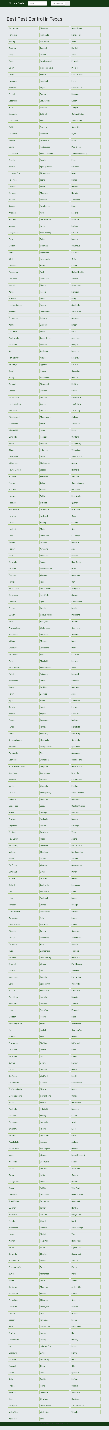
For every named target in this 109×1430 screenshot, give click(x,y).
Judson (75, 417)
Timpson (12, 905)
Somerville (76, 1392)
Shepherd (44, 852)
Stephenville (45, 378)
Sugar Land (13, 424)
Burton (11, 1274)
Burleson (75, 720)
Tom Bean (44, 536)
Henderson (13, 654)
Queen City (76, 285)
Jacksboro (44, 648)
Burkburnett (14, 1261)
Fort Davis (44, 1320)
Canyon (75, 911)
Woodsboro (13, 997)
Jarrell (74, 1280)
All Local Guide (16, 3)
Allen (74, 41)
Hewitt (74, 1037)
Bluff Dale (76, 509)
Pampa (75, 345)
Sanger (43, 404)
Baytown (12, 819)
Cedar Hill (13, 101)
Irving (74, 81)
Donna (74, 898)
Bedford (43, 694)
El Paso (75, 364)
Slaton (11, 1102)
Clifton (74, 259)
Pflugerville (76, 1214)
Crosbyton (44, 1307)
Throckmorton (78, 1406)
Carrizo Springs (78, 483)
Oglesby (43, 318)
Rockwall (75, 812)
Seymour (75, 318)
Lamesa (43, 542)
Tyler (42, 602)
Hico (42, 582)
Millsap (12, 938)
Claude (74, 266)
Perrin (11, 1373)
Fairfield (12, 582)
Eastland (12, 443)
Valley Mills (76, 312)
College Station (78, 114)
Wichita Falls (14, 1142)
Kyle (10, 892)
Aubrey (43, 523)
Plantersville (14, 509)
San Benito (44, 41)
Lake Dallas (13, 457)
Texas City (76, 410)
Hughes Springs (15, 305)
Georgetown (14, 1182)
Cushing (43, 687)
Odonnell (12, 1366)
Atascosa (75, 338)
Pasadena (76, 615)
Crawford (75, 714)
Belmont (12, 575)
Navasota (44, 549)
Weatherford (45, 667)
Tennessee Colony (79, 153)
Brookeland (13, 681)
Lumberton (13, 529)
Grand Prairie (77, 28)
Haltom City (13, 845)
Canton (75, 1175)
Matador (12, 1359)
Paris (42, 654)
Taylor (11, 1188)
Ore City (43, 1214)
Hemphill (43, 997)
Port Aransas (77, 845)
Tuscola (43, 1228)
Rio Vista (43, 1043)
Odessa (12, 391)
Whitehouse (45, 628)
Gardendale (76, 1326)
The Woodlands (15, 1089)
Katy (10, 351)
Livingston (44, 760)
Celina (11, 147)
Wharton (12, 1135)
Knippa (74, 1267)
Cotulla (43, 608)
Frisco (74, 140)
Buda (74, 1017)
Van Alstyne (77, 457)
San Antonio (14, 28)
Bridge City (76, 799)
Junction (75, 971)
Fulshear (75, 555)
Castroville (44, 885)
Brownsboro (77, 1083)
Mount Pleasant (78, 1155)
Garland (43, 48)
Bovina (74, 1294)
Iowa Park (44, 1241)
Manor (11, 1155)
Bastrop (12, 41)
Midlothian (13, 463)
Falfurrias (75, 252)
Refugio (75, 1379)
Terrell (42, 681)
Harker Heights (78, 272)
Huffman (12, 490)
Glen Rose (13, 773)
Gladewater (45, 463)
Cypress (43, 364)
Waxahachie (14, 397)
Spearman (76, 575)
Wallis (11, 127)
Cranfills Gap (45, 219)
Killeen (74, 101)
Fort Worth (44, 595)
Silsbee (43, 470)
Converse (13, 279)
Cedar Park (44, 1135)
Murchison (13, 977)
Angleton (12, 213)
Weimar (43, 74)
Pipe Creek (76, 147)
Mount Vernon (46, 417)
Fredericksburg (15, 404)
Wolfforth (44, 1076)
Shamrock (76, 1201)
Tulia (11, 951)
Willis (11, 621)
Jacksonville (77, 121)
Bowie (42, 872)
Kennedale (76, 700)
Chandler (75, 681)
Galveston (76, 371)
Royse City (76, 733)
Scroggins (76, 588)
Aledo (74, 694)
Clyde (74, 134)
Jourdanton (45, 312)
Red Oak (75, 384)
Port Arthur (76, 977)
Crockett (12, 964)
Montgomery (45, 793)
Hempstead (76, 1241)
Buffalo (12, 1063)
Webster (75, 635)
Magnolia (44, 766)
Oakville (43, 1083)
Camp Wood (14, 1300)
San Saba (44, 925)
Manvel (12, 285)
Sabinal (75, 1386)
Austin (74, 1122)
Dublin (42, 496)
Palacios (12, 1116)
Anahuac (12, 312)
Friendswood (14, 417)
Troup (42, 1056)
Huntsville (44, 1122)
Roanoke (75, 470)
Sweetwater (77, 865)
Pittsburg (12, 219)
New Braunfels (46, 61)
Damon (75, 239)
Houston (43, 345)
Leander (43, 1142)
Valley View (13, 1412)
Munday (75, 1063)
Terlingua (13, 1406)
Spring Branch (46, 167)
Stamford (44, 1010)
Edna (74, 892)
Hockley (12, 549)
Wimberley (13, 1109)
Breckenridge (77, 852)
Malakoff (44, 661)
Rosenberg (76, 397)
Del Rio (43, 1188)
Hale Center (76, 562)
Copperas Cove (46, 68)
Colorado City (45, 957)
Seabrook (44, 898)
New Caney (13, 839)
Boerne (43, 305)
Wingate (12, 931)
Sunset (74, 595)
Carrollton (44, 134)
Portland (12, 832)
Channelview (77, 602)
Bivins (42, 226)
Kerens (74, 925)
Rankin (43, 1379)
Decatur (75, 1149)
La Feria (75, 213)
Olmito (74, 331)
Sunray (43, 1116)
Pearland (44, 81)
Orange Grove (14, 911)
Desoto (43, 160)
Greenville (76, 740)
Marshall (75, 674)
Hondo (11, 859)
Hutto (42, 1175)
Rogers (43, 292)
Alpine (42, 266)
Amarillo (75, 621)
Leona (74, 1116)
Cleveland (44, 845)
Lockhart (75, 219)
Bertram (43, 200)
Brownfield (13, 1228)
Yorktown (76, 424)
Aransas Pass (14, 628)
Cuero (42, 457)
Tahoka (75, 1004)
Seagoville (13, 114)
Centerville (76, 990)
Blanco (43, 285)
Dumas (43, 905)
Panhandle (44, 35)
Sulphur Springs (78, 806)
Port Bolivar (13, 358)
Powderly (44, 832)
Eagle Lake (44, 252)
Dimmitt (75, 1313)
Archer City (76, 1287)
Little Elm (44, 450)
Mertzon (12, 1017)
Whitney (43, 865)
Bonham (75, 542)
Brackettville (77, 780)
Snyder (43, 714)
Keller (74, 1129)
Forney (43, 727)
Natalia (12, 971)
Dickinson (44, 410)
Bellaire (12, 542)
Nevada (75, 193)
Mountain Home (15, 1096)
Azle (42, 918)
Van (73, 1234)
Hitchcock (44, 516)
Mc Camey (44, 1359)
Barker (74, 391)
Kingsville (75, 654)
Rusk (74, 206)
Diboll (11, 259)
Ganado (43, 977)
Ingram (74, 707)
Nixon (74, 1359)
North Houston (46, 569)
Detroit (74, 1089)
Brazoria (12, 298)
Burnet (43, 94)
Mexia (74, 918)
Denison (43, 391)
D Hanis (43, 1063)
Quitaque (75, 1373)
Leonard (75, 523)
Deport (11, 1069)
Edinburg (44, 674)
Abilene (75, 1142)
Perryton (43, 1004)
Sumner (12, 878)
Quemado (76, 747)
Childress (44, 1300)
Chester (43, 1254)
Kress (42, 839)
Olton (74, 1366)
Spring (11, 378)
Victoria (43, 1155)
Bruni (42, 1267)
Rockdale (44, 819)
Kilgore (11, 450)
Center (43, 826)
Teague (43, 562)
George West (77, 1030)
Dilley (42, 1313)
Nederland (76, 957)
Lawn (42, 1280)
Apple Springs (77, 1228)
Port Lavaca (45, 147)
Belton (74, 173)
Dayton (74, 878)
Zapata (12, 1221)
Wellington (44, 1412)
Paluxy (11, 694)
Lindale (43, 859)
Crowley (43, 878)
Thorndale (44, 740)
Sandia (74, 1096)
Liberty (11, 898)
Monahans (44, 1182)
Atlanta (12, 206)
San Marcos (45, 773)
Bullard (12, 885)
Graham (43, 1168)
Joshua (75, 859)
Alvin (42, 213)
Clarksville (13, 1307)
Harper (43, 1333)
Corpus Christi (46, 615)
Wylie (42, 121)
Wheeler (75, 1412)
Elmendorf (76, 61)
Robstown (44, 990)
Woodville (13, 1162)
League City (76, 443)
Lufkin (11, 68)
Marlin (42, 424)
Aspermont (13, 1294)
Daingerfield (45, 951)
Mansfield (76, 727)
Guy (73, 582)
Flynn (11, 700)
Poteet (43, 55)
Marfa (74, 1353)
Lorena (12, 793)
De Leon (12, 186)
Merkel (43, 1234)
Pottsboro (76, 490)
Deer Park (13, 760)
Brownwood (77, 88)
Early (11, 239)
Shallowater (77, 1023)
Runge (11, 727)
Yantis (11, 1247)
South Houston (78, 793)
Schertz (43, 503)
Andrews (12, 88)
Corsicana (44, 720)
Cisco (74, 516)
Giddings (43, 812)
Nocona (12, 990)
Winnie (11, 325)
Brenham (13, 1129)
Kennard (75, 1010)
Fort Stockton (14, 753)
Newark (43, 1261)
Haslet (42, 700)
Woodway (44, 733)
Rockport (12, 107)
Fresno (43, 371)
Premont (12, 1037)
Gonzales (13, 476)
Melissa (75, 226)
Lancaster (13, 81)
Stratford (44, 1399)
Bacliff (11, 371)
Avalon (43, 490)
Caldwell (43, 114)
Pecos (42, 1023)
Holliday (75, 1340)
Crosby (43, 931)
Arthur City (76, 938)
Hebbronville (14, 1340)
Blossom (75, 1109)
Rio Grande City (15, 667)
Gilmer (43, 1208)
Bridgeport (44, 1195)
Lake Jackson (77, 74)
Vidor (74, 832)
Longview (75, 358)
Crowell (75, 1307)
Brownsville (45, 101)
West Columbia (46, 153)
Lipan (11, 1010)
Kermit (11, 1175)
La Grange (76, 536)
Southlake (44, 892)
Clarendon (76, 1300)
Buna (74, 1050)
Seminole (13, 562)
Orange (75, 905)
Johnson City (45, 1346)
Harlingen (13, 35)
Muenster (44, 193)
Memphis (75, 351)
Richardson (45, 173)
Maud (42, 298)
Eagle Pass (13, 806)
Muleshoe (13, 266)
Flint (42, 753)
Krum (11, 555)
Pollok (42, 186)
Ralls (11, 1379)
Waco (11, 661)
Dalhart (12, 1313)
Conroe (12, 608)
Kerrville (12, 707)
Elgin (74, 160)
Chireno (43, 1069)
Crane (42, 180)
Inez (10, 1346)
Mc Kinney (13, 134)
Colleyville (76, 984)
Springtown (45, 984)
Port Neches (77, 964)
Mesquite (44, 28)
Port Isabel (44, 279)
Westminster (14, 338)
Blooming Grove (15, 1023)
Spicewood (76, 1254)
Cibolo (11, 523)
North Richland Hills (17, 766)
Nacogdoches (46, 747)
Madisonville (14, 1083)
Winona (43, 964)
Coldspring (44, 938)
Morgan (12, 226)
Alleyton (75, 279)
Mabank (12, 852)
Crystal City (76, 1247)
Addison (12, 48)
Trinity (11, 1168)
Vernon (75, 1261)
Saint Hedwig (45, 233)
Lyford (42, 1353)
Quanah (75, 503)
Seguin (74, 463)
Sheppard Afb (15, 1267)
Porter (74, 872)
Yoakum (43, 780)
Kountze (12, 569)
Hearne (43, 1017)
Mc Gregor (13, 1056)
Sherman (44, 443)
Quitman (12, 1208)
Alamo (74, 839)
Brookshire (44, 1201)
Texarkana (44, 140)
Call (41, 971)
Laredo (74, 1162)
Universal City (14, 173)
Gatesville (76, 127)
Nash (42, 272)
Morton (12, 246)
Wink (42, 1419)
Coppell (12, 94)
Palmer (12, 483)
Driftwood (76, 1043)
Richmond (44, 384)
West (42, 1037)
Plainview (44, 476)
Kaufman (13, 1076)
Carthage (75, 826)
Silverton (12, 1392)
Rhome (43, 1129)
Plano (11, 61)
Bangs (74, 180)
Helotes (75, 186)
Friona (74, 1320)
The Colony (76, 404)
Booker (43, 1294)
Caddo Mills (45, 911)
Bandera (43, 107)
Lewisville (13, 437)
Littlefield (44, 1109)
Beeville (12, 140)
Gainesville (13, 121)
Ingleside (12, 799)
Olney (42, 1366)
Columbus (76, 246)
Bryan (42, 88)
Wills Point (76, 1188)
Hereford (12, 516)
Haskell (43, 1030)
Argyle (43, 358)
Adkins (11, 292)
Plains (74, 1135)
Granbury (12, 648)
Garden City (45, 1326)
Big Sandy (13, 1287)
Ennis (11, 536)
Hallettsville (76, 1102)
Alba (42, 944)
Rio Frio (43, 1102)
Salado (12, 160)
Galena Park (77, 760)
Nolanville (13, 345)
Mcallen (75, 608)
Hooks (42, 331)
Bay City (12, 720)
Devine (74, 1069)
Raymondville (77, 1195)
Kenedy (75, 997)
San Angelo (45, 1149)
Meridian (75, 292)
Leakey (74, 1346)
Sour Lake (44, 555)
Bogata (75, 819)
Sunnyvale (76, 200)
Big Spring (13, 865)
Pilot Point (13, 410)
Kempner (12, 957)
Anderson (44, 351)
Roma (42, 1386)
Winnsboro (76, 1168)
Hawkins (75, 1208)
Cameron (13, 944)
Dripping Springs (15, 740)
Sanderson (13, 1122)
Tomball (12, 384)
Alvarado (44, 786)
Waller (11, 1280)
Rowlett (75, 48)
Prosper (75, 68)
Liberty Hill (44, 1162)
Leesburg (13, 1353)
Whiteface (13, 1419)
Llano (11, 984)
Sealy (11, 55)
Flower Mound (15, 470)
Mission (43, 641)
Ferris (74, 430)
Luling (74, 298)
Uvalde (11, 1234)
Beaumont (13, 635)
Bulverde (75, 167)
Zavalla (12, 200)
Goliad (42, 483)
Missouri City (14, 430)
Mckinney (44, 1287)
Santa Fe (75, 476)
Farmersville (45, 259)
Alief (74, 549)
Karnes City (13, 918)
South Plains (45, 588)
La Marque (44, 509)
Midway (43, 1089)
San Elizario (14, 588)
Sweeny (43, 127)
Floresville (13, 1214)
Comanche (13, 318)
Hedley (43, 1340)
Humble (43, 397)
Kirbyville (75, 773)
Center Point (45, 1096)
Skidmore (44, 1392)
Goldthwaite (77, 766)
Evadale (75, 786)
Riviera (11, 1386)
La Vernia (13, 1195)
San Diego (13, 364)
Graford (12, 1333)
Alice (74, 667)
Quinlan (12, 615)
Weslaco (12, 780)
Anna (74, 55)
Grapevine (76, 628)
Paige (42, 239)
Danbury (43, 325)
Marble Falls (76, 35)
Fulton (11, 252)
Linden (74, 325)
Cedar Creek (45, 338)
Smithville (76, 305)
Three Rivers (45, 1406)
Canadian (75, 931)
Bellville (12, 167)
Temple (75, 107)
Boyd (74, 1221)
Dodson (12, 1320)
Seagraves (13, 595)
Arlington (44, 621)
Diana (74, 1274)
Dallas (11, 74)
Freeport (75, 94)
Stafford (75, 437)
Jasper (12, 687)
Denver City (13, 1254)
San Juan (75, 687)
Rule (10, 1030)
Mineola (75, 1182)
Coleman (44, 246)
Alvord (43, 1221)
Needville (12, 503)
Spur (11, 1399)
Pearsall (43, 437)
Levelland (13, 872)
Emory (74, 1056)
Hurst (42, 707)
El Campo (44, 1247)
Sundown (75, 1399)
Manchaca (44, 1274)
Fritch (11, 1326)
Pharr (74, 648)
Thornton (75, 951)
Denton (75, 378)
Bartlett (75, 233)
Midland (12, 641)
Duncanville (13, 153)
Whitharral (13, 1004)
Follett (11, 674)
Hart (73, 1333)
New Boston (45, 206)
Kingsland (13, 826)
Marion (43, 529)
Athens (12, 714)
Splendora (76, 753)
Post (42, 1373)
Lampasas (76, 885)
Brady (42, 806)
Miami (11, 733)
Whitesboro (76, 450)
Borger (74, 641)
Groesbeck (13, 1043)
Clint (73, 529)
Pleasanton (13, 272)
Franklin (75, 1076)
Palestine (13, 180)
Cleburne (44, 799)
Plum (74, 569)
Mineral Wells (14, 925)
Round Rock (14, 1149)
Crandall (75, 944)
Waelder (43, 575)
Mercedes (44, 635)
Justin (42, 430)
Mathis (11, 786)
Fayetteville (76, 496)
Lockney (12, 496)
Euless (11, 812)
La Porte (75, 661)
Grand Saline (14, 1201)
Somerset (13, 193)
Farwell (43, 1050)
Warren (12, 1241)
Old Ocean (13, 331)
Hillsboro (12, 747)
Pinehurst (13, 1050)
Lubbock (12, 602)
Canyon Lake (14, 233)
